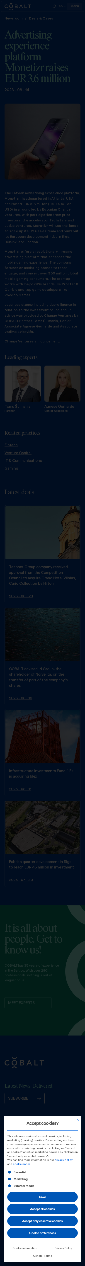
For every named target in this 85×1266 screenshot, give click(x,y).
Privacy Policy (64, 1248)
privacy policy (64, 1160)
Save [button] (42, 1197)
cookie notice (22, 1164)
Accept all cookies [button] (42, 1209)
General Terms (42, 1255)
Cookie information (24, 1248)
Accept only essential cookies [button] (42, 1221)
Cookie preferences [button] (42, 1233)
